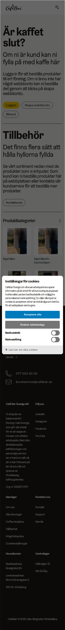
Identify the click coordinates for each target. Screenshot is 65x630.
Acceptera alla (32, 314)
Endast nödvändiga (32, 324)
